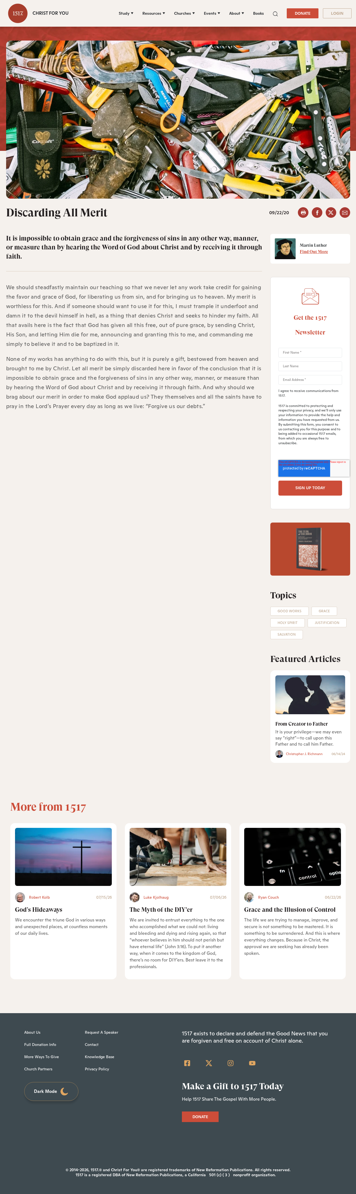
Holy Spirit (288, 623)
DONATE (302, 13)
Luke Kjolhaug (156, 897)
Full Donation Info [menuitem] (40, 1044)
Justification (327, 623)
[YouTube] (252, 1063)
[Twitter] (209, 1063)
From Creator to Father (301, 724)
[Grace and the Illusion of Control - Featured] (292, 857)
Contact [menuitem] (91, 1044)
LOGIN (337, 13)
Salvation (287, 634)
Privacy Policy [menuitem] (97, 1068)
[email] (345, 212)
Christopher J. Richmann (304, 754)
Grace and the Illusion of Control (290, 909)
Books (258, 13)
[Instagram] (230, 1063)
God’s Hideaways (38, 909)
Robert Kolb (39, 897)
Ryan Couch (268, 897)
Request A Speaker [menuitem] (101, 1032)
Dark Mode (45, 1091)
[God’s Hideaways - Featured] (63, 857)
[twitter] (331, 212)
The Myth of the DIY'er (161, 909)
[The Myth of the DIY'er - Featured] (178, 857)
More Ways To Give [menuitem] (41, 1056)
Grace (324, 611)
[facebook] (317, 212)
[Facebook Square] (187, 1063)
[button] (275, 13)
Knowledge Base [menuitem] (99, 1056)
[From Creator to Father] (310, 694)
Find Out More (314, 251)
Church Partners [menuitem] (38, 1068)
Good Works (289, 611)
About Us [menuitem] (32, 1032)
